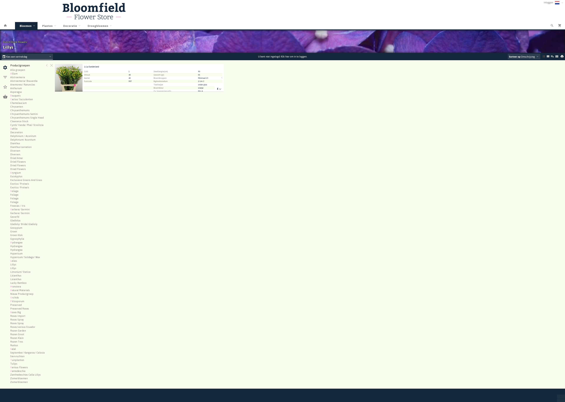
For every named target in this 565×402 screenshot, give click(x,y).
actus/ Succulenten (21, 99)
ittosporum (17, 301)
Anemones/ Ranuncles (22, 84)
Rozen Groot (17, 334)
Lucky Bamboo (18, 282)
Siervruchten (17, 356)
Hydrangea (16, 246)
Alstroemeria (17, 77)
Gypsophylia (17, 238)
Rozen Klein (17, 337)
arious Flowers (19, 367)
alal (13, 349)
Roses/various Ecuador (22, 326)
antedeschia (17, 371)
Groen (13, 231)
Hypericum (16, 253)
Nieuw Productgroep (21, 293)
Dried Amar (16, 158)
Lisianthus (15, 275)
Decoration (16, 132)
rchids (14, 297)
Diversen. (15, 154)
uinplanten (17, 360)
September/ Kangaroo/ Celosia (27, 352)
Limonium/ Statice (20, 271)
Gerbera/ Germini (20, 213)
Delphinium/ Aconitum (22, 139)
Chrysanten (16, 106)
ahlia (13, 128)
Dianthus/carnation (20, 147)
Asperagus (16, 91)
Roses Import (17, 315)
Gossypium (16, 227)
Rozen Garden (18, 330)
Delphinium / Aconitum (23, 136)
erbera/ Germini (20, 209)
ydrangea (16, 242)
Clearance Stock (19, 121)
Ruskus (14, 345)
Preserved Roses (19, 308)
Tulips (13, 363)
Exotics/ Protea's (19, 183)
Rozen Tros (16, 341)
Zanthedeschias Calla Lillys (25, 374)
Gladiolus (15, 220)
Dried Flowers (18, 161)
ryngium (15, 172)
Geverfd (14, 216)
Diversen (15, 150)
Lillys (13, 264)
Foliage (14, 194)
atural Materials (20, 290)
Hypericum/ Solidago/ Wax (25, 257)
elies (13, 260)
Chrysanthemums (20, 110)
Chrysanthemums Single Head (27, 117)
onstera (15, 286)
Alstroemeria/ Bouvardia (24, 80)
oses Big (15, 312)
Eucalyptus (16, 176)
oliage (14, 191)
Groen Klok (16, 235)
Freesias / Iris (17, 205)
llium (14, 73)
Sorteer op (514, 56)
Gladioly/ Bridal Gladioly (24, 224)
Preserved (16, 304)
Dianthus (15, 143)
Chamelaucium (18, 102)
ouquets (15, 95)
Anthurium (16, 88)
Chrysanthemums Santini (24, 114)
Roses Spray (17, 319)
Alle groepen (17, 69)
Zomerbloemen (19, 378)
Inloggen (548, 2)
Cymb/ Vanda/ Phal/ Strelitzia (27, 125)
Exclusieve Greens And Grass (26, 180)
